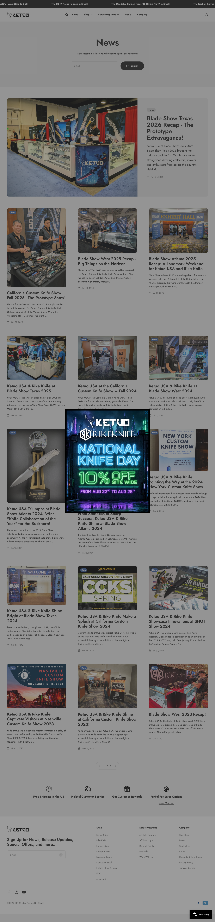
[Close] (146, 412)
